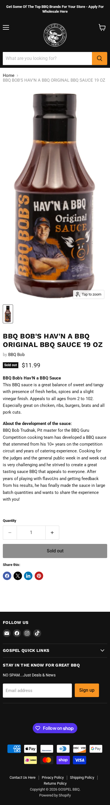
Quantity (9, 520)
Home (8, 75)
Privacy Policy (53, 777)
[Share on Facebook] (7, 576)
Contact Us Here (23, 777)
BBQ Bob (16, 354)
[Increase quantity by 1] (53, 533)
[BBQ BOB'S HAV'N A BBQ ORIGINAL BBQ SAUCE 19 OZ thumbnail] (8, 314)
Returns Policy (55, 783)
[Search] (99, 58)
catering (47, 451)
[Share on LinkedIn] (28, 576)
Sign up (86, 690)
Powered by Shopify (55, 795)
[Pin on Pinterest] (39, 576)
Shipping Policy (82, 777)
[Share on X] (18, 576)
